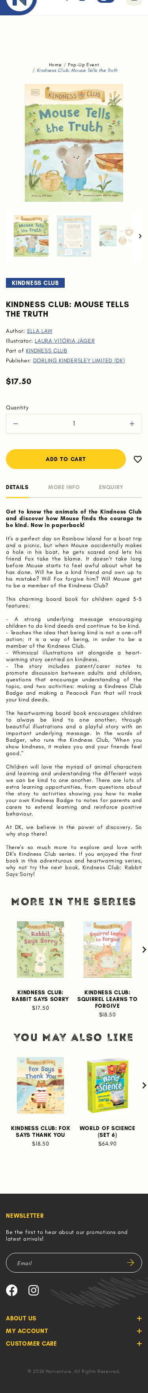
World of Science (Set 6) (107, 1131)
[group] (31, 236)
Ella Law (39, 331)
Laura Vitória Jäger (65, 340)
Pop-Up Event (83, 64)
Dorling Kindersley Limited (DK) (79, 360)
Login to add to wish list (134, 459)
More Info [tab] (64, 487)
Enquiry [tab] (111, 487)
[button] (10, 236)
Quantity (17, 407)
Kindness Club (46, 350)
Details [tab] (17, 487)
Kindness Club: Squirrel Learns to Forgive (107, 999)
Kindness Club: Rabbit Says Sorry (40, 996)
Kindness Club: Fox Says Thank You (40, 1131)
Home (55, 64)
